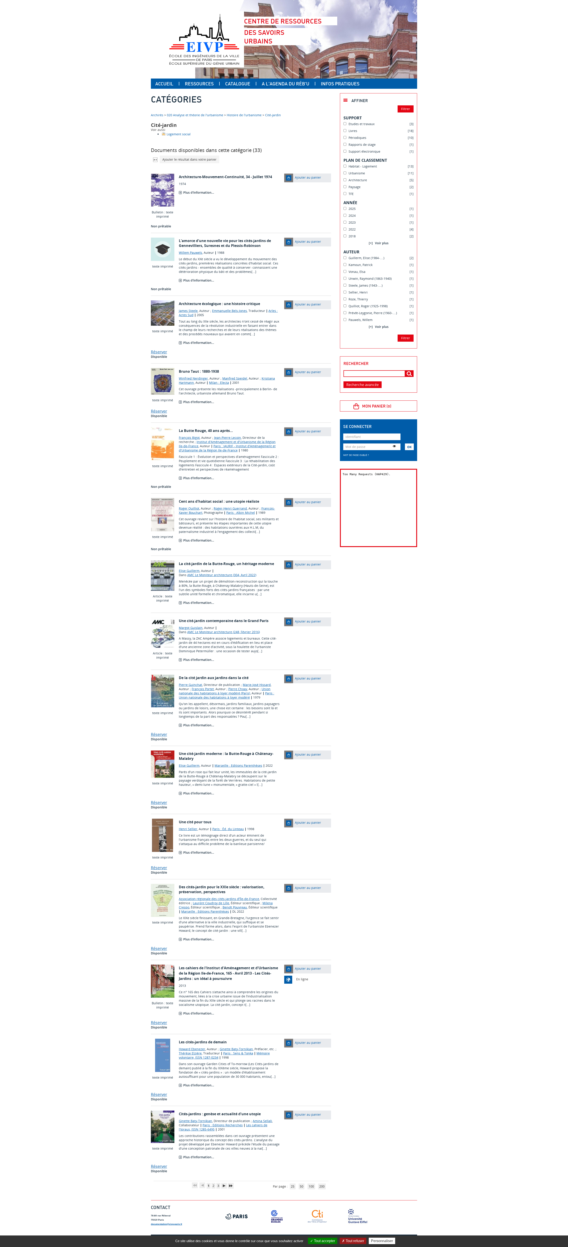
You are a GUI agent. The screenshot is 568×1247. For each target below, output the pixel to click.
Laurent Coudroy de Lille (211, 903)
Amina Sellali (262, 1121)
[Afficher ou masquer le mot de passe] (394, 446)
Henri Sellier (188, 829)
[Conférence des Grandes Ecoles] (277, 1216)
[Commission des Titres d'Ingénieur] (317, 1216)
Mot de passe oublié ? (356, 455)
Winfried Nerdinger (193, 378)
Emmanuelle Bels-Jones (229, 311)
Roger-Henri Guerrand (230, 508)
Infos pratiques (340, 83)
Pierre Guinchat (190, 685)
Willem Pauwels (190, 252)
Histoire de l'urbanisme (244, 115)
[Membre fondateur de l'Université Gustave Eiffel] (358, 1216)
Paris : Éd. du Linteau (228, 829)
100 (311, 1186)
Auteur (351, 251)
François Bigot (189, 437)
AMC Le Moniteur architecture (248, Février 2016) (223, 632)
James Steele (188, 311)
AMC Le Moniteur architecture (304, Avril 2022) (221, 575)
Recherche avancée (362, 384)
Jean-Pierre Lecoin (227, 437)
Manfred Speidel (234, 378)
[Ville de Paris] (236, 1216)
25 (292, 1186)
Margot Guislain (191, 628)
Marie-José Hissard (257, 685)
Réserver (159, 352)
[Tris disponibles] (155, 159)
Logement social (179, 134)
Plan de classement (365, 160)
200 (322, 1186)
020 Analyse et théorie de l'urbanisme (195, 115)
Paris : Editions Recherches (223, 1125)
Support (352, 117)
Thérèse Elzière (190, 1053)
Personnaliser (382, 1241)
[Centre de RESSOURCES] (204, 39)
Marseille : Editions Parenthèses (238, 765)
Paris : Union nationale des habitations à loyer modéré (226, 695)
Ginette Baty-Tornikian (236, 1049)
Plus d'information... (198, 192)
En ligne (302, 979)
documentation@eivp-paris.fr (166, 1224)
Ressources (199, 83)
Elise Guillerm (189, 571)
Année (350, 202)
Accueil (164, 83)
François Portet (203, 689)
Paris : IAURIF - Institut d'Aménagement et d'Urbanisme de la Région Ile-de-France (227, 448)
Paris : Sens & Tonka (238, 1053)
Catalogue (237, 83)
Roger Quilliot (189, 508)
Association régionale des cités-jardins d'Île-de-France (219, 899)
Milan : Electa (219, 382)
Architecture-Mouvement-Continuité (211, 176)
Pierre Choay (237, 689)
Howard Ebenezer (192, 1049)
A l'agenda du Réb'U (285, 83)
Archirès (157, 115)
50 (301, 1186)
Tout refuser (354, 1241)
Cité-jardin (273, 115)
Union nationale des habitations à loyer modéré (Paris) (224, 691)
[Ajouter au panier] (288, 178)
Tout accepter (324, 1241)
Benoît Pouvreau (235, 907)
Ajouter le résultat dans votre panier (189, 159)
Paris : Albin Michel (240, 512)
